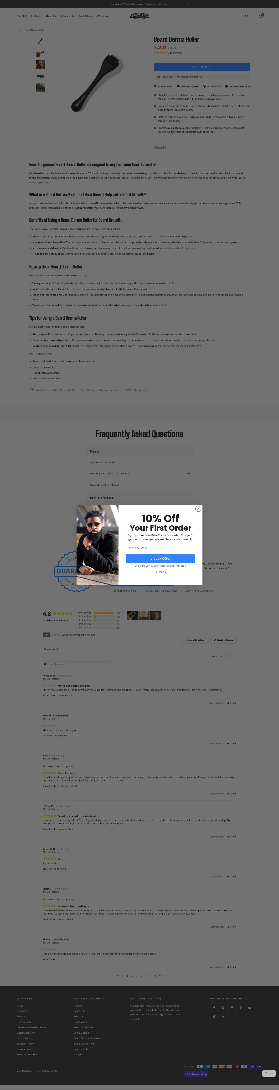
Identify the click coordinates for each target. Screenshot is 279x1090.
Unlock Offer (160, 558)
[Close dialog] (198, 509)
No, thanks (160, 572)
